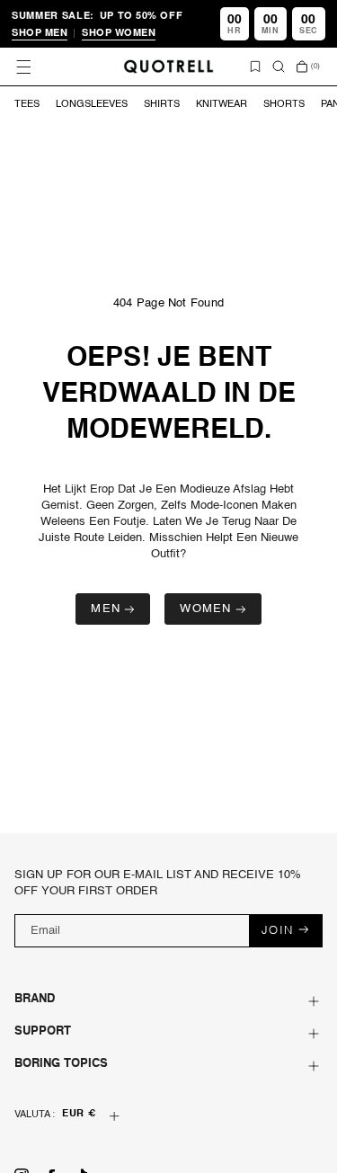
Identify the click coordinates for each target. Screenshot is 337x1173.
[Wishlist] (255, 66)
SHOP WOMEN (119, 32)
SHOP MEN (39, 32)
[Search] (278, 66)
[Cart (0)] (302, 66)
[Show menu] (23, 66)
